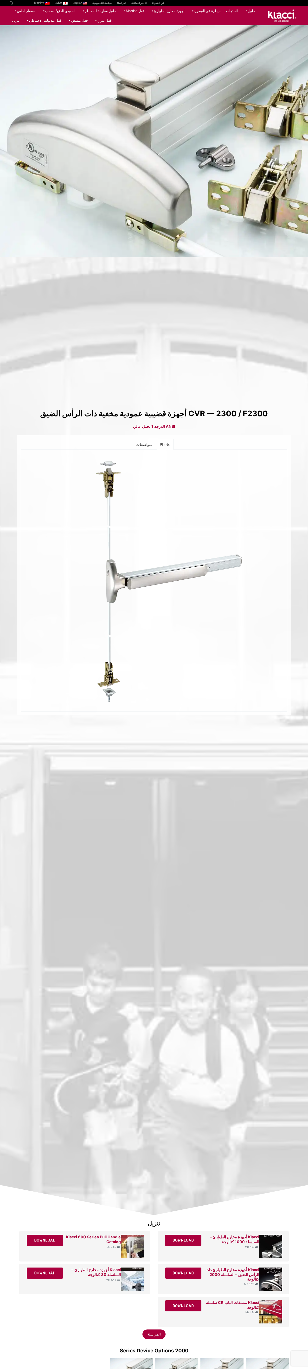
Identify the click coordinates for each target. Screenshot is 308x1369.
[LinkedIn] (17, 3)
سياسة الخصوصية (102, 3)
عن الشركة (158, 3)
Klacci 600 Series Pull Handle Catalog (93, 1239)
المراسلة (121, 3)
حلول (251, 11)
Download (183, 1240)
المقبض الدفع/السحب (60, 11)
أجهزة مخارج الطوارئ (169, 11)
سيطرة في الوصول (207, 11)
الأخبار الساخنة (139, 3)
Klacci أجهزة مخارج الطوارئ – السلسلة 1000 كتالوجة (234, 1239)
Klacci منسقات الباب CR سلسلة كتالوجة (232, 1304)
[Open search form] (11, 3)
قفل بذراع (104, 20)
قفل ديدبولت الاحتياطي (45, 20)
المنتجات (232, 11)
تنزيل (15, 20)
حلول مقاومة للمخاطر (100, 11)
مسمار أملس (26, 11)
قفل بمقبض (79, 20)
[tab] (165, 444)
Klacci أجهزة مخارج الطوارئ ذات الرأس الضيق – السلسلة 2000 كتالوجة (232, 1274)
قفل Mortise (135, 11)
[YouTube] (24, 3)
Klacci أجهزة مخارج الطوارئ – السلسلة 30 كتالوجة (96, 1272)
